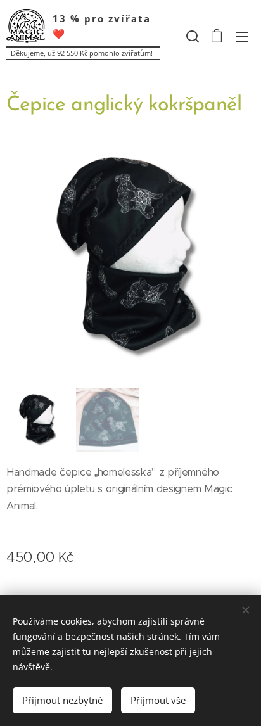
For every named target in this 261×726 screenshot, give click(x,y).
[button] (191, 36)
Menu (242, 36)
